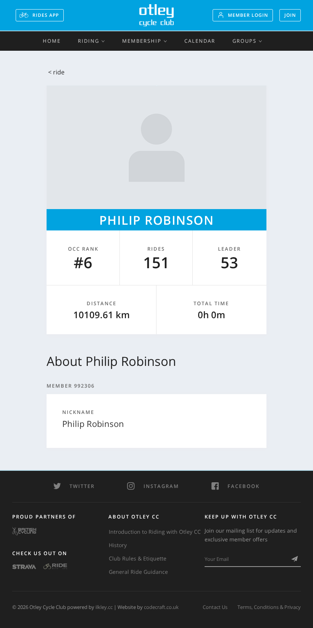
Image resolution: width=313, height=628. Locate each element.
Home (52, 40)
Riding (88, 40)
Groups (244, 40)
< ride (56, 72)
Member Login (248, 15)
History (118, 545)
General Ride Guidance (138, 571)
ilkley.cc (104, 607)
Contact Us (215, 607)
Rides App (45, 15)
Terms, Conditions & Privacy (269, 607)
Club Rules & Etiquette (137, 558)
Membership (141, 40)
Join (290, 15)
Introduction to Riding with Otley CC (155, 531)
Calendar (199, 40)
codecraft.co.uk (161, 607)
